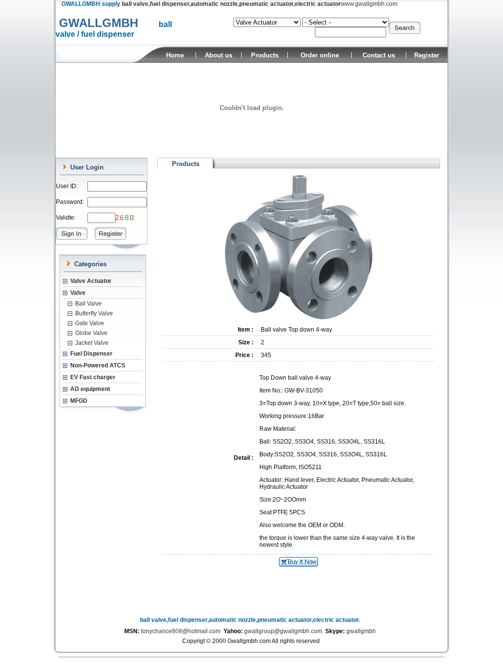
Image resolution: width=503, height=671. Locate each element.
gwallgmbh (361, 631)
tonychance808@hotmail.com (181, 631)
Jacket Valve (92, 342)
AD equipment (90, 389)
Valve (77, 292)
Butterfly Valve (94, 313)
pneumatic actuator (266, 3)
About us (218, 55)
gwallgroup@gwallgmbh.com (283, 631)
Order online (320, 55)
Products (265, 55)
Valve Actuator (91, 281)
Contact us (379, 55)
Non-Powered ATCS (97, 365)
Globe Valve (91, 333)
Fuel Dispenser (91, 353)
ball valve (135, 3)
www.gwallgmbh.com (369, 3)
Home (175, 55)
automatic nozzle (214, 3)
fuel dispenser (169, 3)
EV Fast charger (92, 377)
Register (426, 55)
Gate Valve (89, 323)
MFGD (78, 400)
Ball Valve (88, 303)
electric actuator (318, 3)
